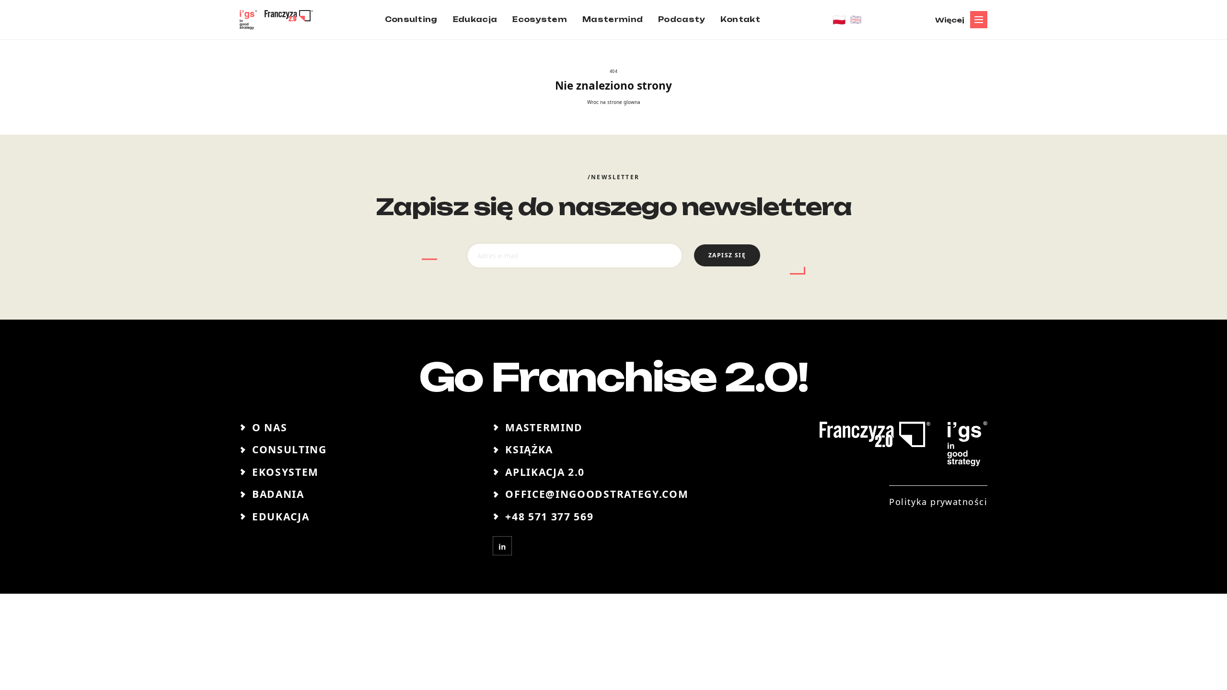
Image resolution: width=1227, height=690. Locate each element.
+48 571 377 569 (549, 516)
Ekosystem (285, 472)
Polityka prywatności (938, 501)
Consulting (289, 449)
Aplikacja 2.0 (545, 472)
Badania (278, 494)
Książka (529, 449)
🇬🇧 (856, 19)
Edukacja (280, 516)
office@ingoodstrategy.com (596, 494)
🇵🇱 (839, 19)
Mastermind (544, 427)
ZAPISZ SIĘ (727, 255)
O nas (269, 427)
